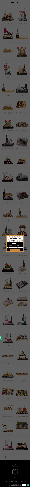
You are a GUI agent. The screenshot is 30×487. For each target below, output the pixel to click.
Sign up (15, 249)
